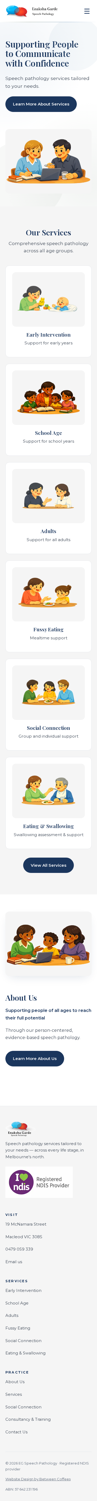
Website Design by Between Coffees (38, 1479)
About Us (15, 1381)
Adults (11, 1315)
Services (13, 1394)
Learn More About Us (35, 1058)
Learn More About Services (41, 104)
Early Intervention (23, 1290)
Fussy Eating (17, 1328)
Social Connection (23, 1340)
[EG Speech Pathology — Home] (31, 11)
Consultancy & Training (28, 1419)
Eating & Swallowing (25, 1353)
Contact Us (16, 1432)
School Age (17, 1303)
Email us (13, 1261)
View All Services (48, 865)
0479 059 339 (19, 1249)
